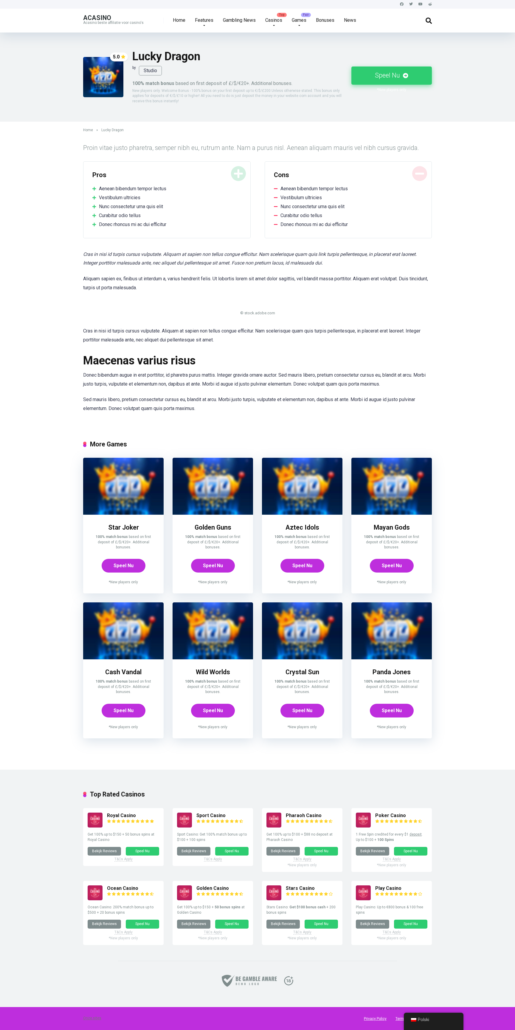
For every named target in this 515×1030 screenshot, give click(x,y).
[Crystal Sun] (302, 658)
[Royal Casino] (95, 826)
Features (204, 20)
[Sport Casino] (184, 826)
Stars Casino (300, 888)
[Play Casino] (363, 898)
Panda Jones (392, 672)
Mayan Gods (392, 527)
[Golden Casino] (184, 898)
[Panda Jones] (391, 658)
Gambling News (239, 20)
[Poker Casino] (363, 826)
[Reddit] (430, 4)
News (350, 20)
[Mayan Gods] (391, 513)
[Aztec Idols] (302, 513)
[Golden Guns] (213, 513)
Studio (150, 70)
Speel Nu (388, 75)
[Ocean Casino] (95, 898)
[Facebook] (402, 4)
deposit (415, 834)
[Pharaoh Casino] (273, 826)
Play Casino (388, 888)
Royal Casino (121, 815)
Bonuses (325, 20)
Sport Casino (211, 815)
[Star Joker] (123, 513)
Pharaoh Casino (304, 815)
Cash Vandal (123, 672)
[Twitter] (411, 4)
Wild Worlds (213, 672)
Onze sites (92, 1018)
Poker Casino (390, 815)
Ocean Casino (122, 888)
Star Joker (123, 527)
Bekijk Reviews (104, 851)
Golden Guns (213, 527)
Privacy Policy (375, 1019)
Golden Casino (212, 888)
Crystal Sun (302, 672)
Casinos (273, 20)
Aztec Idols (302, 527)
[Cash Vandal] (123, 658)
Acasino (97, 17)
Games (299, 20)
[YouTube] (420, 4)
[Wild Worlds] (213, 658)
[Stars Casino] (273, 898)
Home (179, 20)
